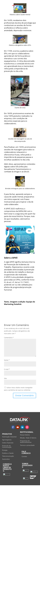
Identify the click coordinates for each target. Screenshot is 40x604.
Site (5, 378)
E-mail (7, 369)
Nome (7, 360)
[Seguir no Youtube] (18, 427)
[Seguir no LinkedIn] (22, 427)
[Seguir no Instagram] (27, 427)
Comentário (9, 338)
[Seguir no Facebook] (13, 427)
